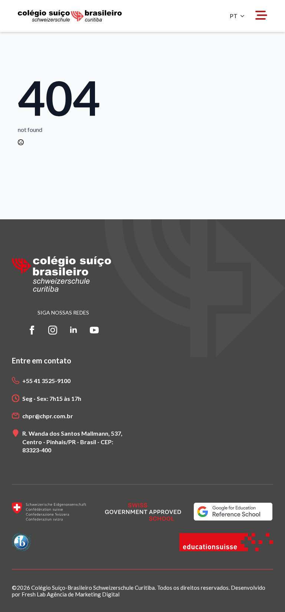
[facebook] (32, 330)
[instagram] (53, 330)
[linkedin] (73, 330)
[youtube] (94, 330)
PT (234, 16)
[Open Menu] (261, 15)
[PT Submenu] (245, 16)
